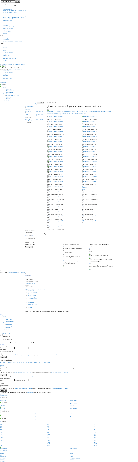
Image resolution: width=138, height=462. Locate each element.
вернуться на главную (31, 103)
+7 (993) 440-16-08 (30, 289)
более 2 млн (13, 362)
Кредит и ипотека (32, 294)
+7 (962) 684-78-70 (5, 81)
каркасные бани (8, 18)
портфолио (6, 30)
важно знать (6, 49)
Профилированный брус (12, 90)
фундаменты (6, 39)
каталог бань (31, 302)
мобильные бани (8, 20)
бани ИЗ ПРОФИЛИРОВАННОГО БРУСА (14, 17)
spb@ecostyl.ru (4, 82)
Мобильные (9, 98)
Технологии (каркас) (33, 297)
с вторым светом (83, 111)
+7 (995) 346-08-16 (40, 289)
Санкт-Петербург (13, 69)
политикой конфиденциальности (59, 355)
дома (5, 87)
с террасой (108, 111)
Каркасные (9, 89)
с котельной (62, 113)
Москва (20, 69)
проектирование (7, 38)
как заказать (6, 46)
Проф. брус (9, 319)
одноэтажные (50, 111)
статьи (5, 60)
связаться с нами (7, 78)
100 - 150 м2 (25, 362)
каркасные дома (8, 9)
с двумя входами (75, 113)
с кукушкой (97, 111)
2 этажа (48, 362)
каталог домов (31, 301)
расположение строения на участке (12, 41)
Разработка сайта (29, 313)
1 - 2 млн (7, 362)
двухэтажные (74, 111)
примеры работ (7, 31)
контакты (5, 62)
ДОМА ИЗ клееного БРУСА (11, 12)
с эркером (102, 111)
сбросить (2, 461)
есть (3, 365)
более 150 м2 (33, 362)
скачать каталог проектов (9, 58)
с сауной (68, 113)
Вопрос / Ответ (32, 295)
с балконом (91, 111)
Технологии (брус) (32, 298)
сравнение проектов (7, 64)
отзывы (5, 33)
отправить (3, 357)
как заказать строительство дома (16, 270)
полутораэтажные (66, 111)
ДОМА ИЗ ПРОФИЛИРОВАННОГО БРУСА (14, 10)
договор (5, 47)
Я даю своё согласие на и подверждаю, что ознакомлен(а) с (34, 355)
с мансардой (58, 111)
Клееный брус (10, 92)
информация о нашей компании (16, 272)
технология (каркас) (8, 26)
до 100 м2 (19, 362)
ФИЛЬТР (40, 103)
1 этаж (38, 362)
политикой (30, 376)
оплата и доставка (8, 52)
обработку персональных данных (23, 355)
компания (5, 25)
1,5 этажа (43, 362)
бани (5, 94)
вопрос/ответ (6, 55)
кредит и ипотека (7, 54)
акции (4, 50)
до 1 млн (2, 362)
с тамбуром (83, 113)
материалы (6, 57)
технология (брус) (8, 28)
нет (1, 365)
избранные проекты (19, 64)
